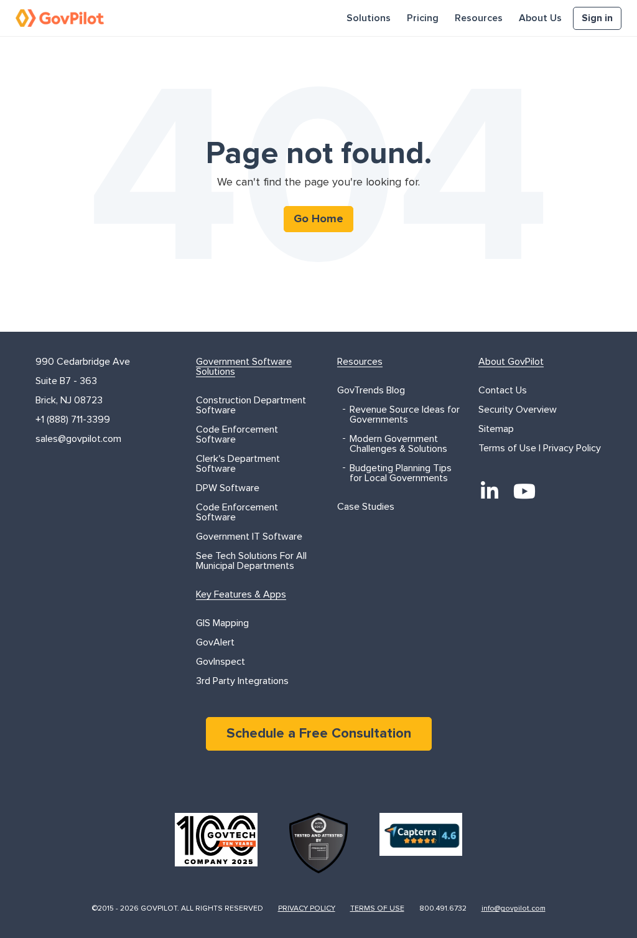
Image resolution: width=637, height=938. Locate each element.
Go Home (318, 219)
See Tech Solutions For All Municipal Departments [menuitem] (251, 561)
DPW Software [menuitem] (227, 488)
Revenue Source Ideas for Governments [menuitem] (405, 414)
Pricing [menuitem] (423, 18)
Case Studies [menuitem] (365, 507)
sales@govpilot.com (78, 439)
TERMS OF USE (377, 908)
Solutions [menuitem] (368, 18)
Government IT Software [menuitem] (249, 537)
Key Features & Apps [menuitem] (241, 594)
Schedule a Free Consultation (318, 734)
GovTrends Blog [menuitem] (371, 390)
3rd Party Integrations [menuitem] (242, 681)
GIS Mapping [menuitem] (222, 623)
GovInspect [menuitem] (220, 662)
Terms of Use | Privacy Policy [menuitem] (539, 448)
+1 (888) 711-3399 (72, 419)
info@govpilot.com (513, 908)
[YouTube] (524, 491)
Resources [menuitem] (479, 18)
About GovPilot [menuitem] (511, 362)
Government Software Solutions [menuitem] (244, 367)
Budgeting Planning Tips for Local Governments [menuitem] (401, 473)
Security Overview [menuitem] (517, 410)
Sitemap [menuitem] (496, 429)
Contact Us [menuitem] (502, 390)
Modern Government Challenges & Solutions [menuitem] (398, 444)
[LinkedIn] (489, 491)
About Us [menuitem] (540, 18)
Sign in (597, 18)
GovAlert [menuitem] (215, 642)
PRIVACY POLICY (306, 908)
